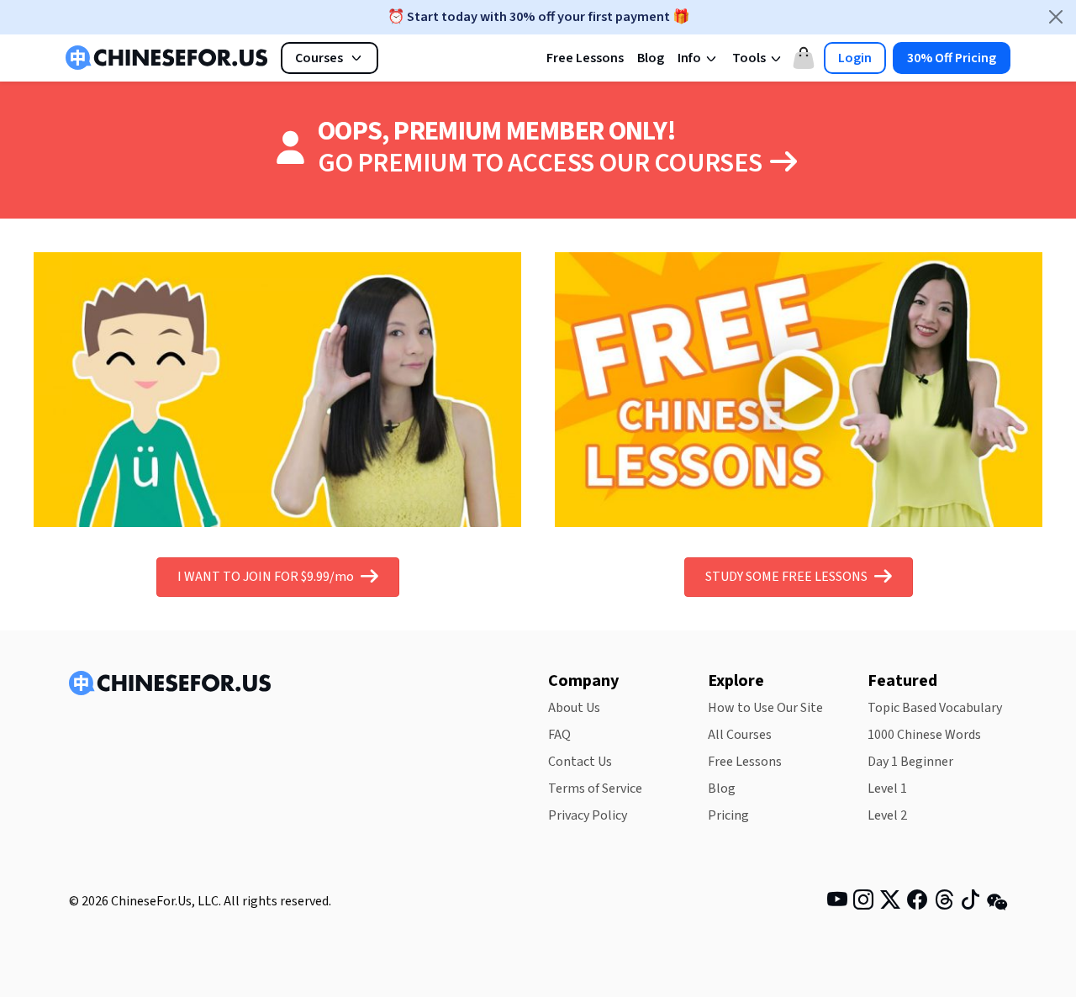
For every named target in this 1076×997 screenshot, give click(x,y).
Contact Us (580, 761)
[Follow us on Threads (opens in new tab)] (944, 903)
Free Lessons (585, 58)
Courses (319, 58)
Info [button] (691, 58)
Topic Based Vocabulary (935, 708)
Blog (650, 58)
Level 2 (887, 815)
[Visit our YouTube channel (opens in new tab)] (837, 903)
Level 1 (887, 788)
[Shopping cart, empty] (803, 58)
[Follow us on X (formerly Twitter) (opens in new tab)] (890, 903)
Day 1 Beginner (910, 761)
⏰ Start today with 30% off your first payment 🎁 (538, 17)
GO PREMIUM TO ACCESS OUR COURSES (542, 163)
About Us (574, 708)
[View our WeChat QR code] (997, 901)
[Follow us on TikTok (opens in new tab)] (970, 903)
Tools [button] (750, 58)
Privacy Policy (587, 815)
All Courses (740, 734)
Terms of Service (595, 788)
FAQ (559, 734)
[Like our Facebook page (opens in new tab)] (917, 903)
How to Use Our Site (765, 708)
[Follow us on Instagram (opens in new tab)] (863, 903)
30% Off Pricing (951, 58)
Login (855, 58)
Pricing (728, 815)
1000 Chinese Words (924, 734)
